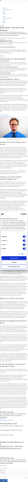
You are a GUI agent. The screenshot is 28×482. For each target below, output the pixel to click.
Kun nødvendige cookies (14, 266)
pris (4, 334)
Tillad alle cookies (14, 258)
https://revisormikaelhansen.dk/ (6, 420)
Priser (4, 12)
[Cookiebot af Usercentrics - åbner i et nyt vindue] (21, 214)
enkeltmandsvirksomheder (15, 147)
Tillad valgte (14, 262)
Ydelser (4, 11)
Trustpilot (2, 25)
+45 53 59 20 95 (6, 435)
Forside (4, 8)
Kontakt (4, 13)
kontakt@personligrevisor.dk (11, 430)
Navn (1, 465)
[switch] (25, 241)
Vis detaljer (21, 253)
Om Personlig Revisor (7, 9)
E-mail (1, 468)
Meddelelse (2, 470)
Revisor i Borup (13, 375)
